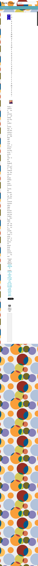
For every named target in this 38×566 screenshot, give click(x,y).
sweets (9, 295)
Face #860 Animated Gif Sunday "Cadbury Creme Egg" (11, 56)
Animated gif (9, 272)
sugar (9, 294)
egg (8, 284)
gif (8, 285)
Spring (9, 292)
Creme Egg (10, 280)
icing (10, 285)
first (11, 284)
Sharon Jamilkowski (9, 266)
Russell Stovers (9, 290)
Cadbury (9, 275)
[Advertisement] (22, 44)
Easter (9, 282)
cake (9, 276)
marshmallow (9, 287)
